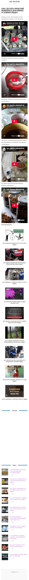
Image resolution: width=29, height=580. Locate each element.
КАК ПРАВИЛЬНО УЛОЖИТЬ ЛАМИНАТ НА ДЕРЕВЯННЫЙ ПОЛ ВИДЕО (17, 537)
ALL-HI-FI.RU (14, 2)
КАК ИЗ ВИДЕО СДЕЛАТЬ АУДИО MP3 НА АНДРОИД (18, 555)
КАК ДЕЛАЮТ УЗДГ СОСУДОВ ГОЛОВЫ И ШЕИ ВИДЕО (17, 526)
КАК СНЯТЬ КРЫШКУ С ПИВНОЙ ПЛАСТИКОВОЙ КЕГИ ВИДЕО (18, 498)
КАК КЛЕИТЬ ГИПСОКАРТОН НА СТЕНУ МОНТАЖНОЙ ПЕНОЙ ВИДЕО (18, 480)
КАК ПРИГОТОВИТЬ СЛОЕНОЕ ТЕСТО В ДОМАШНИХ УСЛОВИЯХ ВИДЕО (18, 471)
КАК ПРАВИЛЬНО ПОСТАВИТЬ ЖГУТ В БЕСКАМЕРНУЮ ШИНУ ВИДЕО (18, 508)
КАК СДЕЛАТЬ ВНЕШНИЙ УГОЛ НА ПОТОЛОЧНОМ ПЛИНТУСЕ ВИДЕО (18, 490)
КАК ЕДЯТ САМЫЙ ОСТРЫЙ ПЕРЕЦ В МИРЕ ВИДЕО (17, 545)
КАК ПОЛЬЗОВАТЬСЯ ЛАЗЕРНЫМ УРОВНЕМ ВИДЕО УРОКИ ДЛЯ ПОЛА (18, 518)
